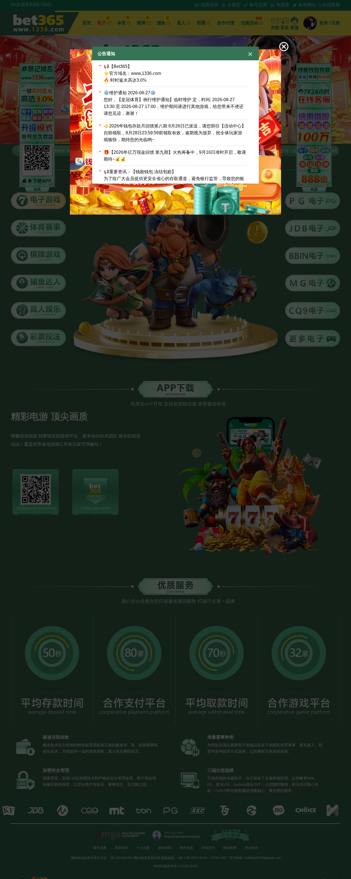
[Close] (250, 54)
